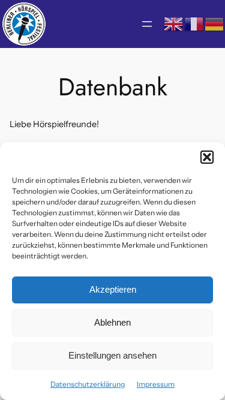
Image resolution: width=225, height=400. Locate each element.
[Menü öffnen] (147, 24)
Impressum (156, 384)
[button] (207, 157)
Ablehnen (112, 322)
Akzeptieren (112, 289)
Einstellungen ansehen (112, 355)
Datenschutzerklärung (87, 384)
